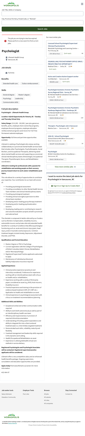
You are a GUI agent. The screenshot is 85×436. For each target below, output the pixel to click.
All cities (46, 400)
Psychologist (52, 152)
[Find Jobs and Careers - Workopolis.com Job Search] (11, 4)
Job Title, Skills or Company (11, 10)
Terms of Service (12, 423)
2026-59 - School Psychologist (58, 136)
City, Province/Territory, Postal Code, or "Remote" (19, 19)
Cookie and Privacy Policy (68, 193)
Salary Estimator (7, 394)
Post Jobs (26, 394)
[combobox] (42, 13)
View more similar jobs (64, 167)
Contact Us (68, 394)
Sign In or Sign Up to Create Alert (66, 186)
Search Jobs (42, 29)
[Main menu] (82, 4)
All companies (48, 403)
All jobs (46, 394)
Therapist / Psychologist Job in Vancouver (63, 126)
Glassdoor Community (9, 397)
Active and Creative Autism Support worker (63, 77)
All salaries (47, 397)
